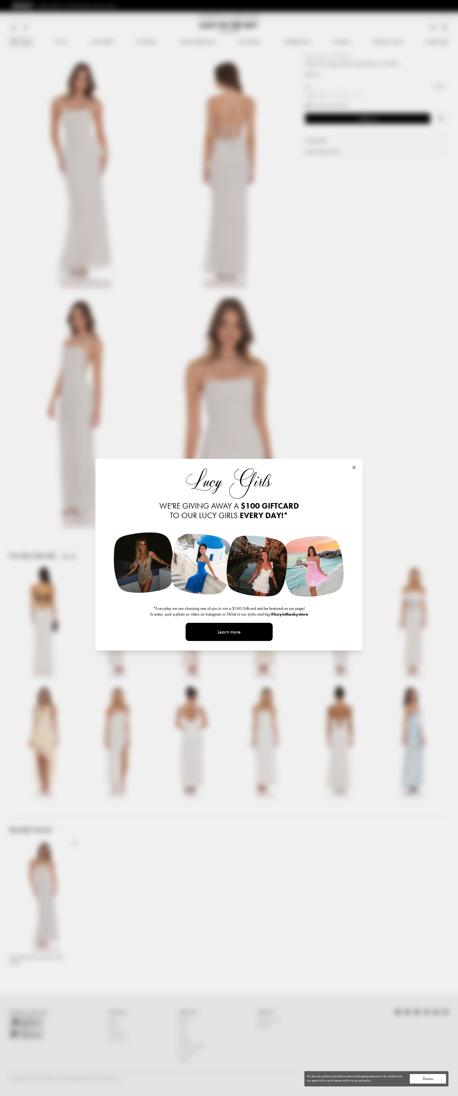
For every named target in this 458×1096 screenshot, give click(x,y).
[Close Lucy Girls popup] (354, 467)
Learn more (229, 631)
